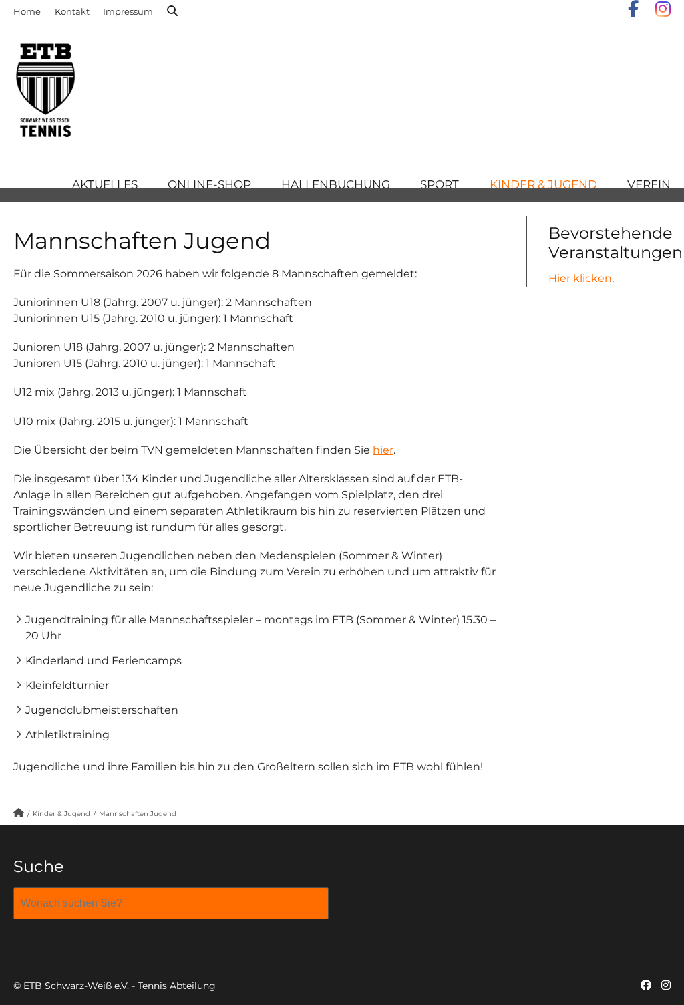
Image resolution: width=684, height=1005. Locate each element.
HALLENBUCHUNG (335, 184)
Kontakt (72, 11)
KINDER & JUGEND (543, 184)
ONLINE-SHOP (209, 184)
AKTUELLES (105, 184)
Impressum (128, 11)
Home (27, 11)
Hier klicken (580, 278)
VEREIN (649, 184)
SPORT (439, 184)
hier (383, 450)
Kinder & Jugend (61, 813)
